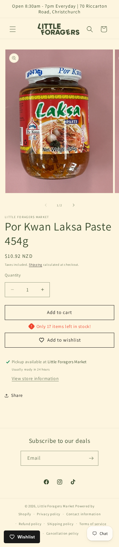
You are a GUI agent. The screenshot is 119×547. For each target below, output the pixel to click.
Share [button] (17, 395)
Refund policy (30, 524)
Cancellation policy (62, 533)
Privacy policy (48, 514)
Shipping (35, 265)
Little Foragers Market (55, 506)
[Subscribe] (91, 458)
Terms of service (92, 524)
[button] (13, 29)
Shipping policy (60, 524)
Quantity (13, 275)
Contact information (83, 514)
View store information (35, 378)
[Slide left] (46, 205)
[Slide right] (74, 205)
